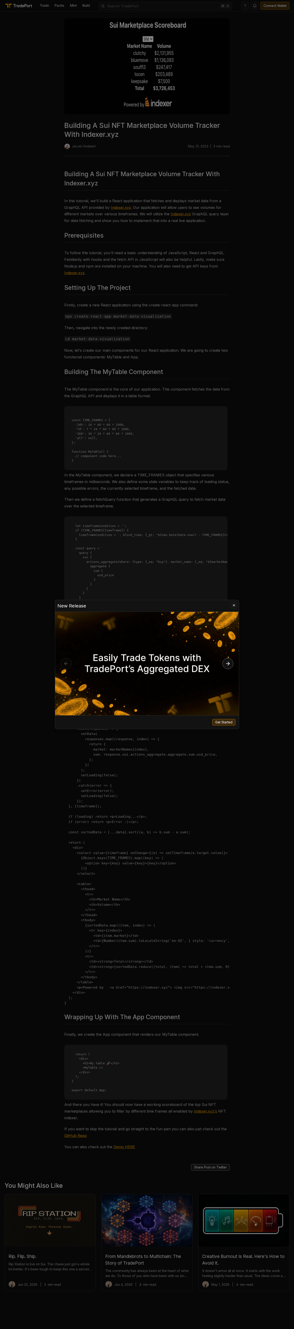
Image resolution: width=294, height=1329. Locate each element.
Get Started (223, 722)
